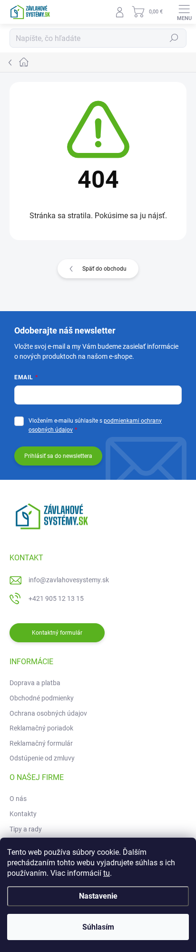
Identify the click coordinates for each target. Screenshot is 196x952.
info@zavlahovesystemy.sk (69, 580)
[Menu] (184, 12)
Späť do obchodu (104, 268)
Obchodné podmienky (42, 698)
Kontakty (23, 814)
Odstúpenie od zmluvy (42, 758)
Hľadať (174, 38)
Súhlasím (98, 927)
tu (106, 873)
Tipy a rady (26, 829)
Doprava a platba (35, 683)
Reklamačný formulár (41, 743)
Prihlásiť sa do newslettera (58, 456)
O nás (18, 798)
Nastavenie (98, 896)
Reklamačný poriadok (41, 728)
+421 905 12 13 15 (56, 598)
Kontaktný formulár (57, 632)
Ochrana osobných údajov (48, 713)
